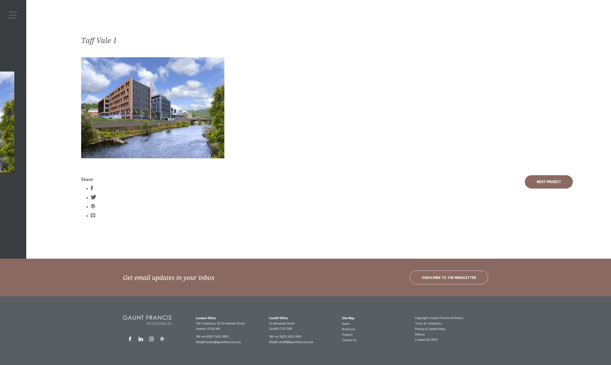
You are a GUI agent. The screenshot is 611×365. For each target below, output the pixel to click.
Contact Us (349, 340)
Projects (347, 335)
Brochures (348, 329)
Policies (420, 334)
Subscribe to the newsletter (449, 277)
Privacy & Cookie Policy (430, 329)
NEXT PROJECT (549, 182)
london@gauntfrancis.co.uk (223, 342)
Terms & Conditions (428, 323)
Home (346, 324)
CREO (433, 340)
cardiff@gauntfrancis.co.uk (295, 342)
